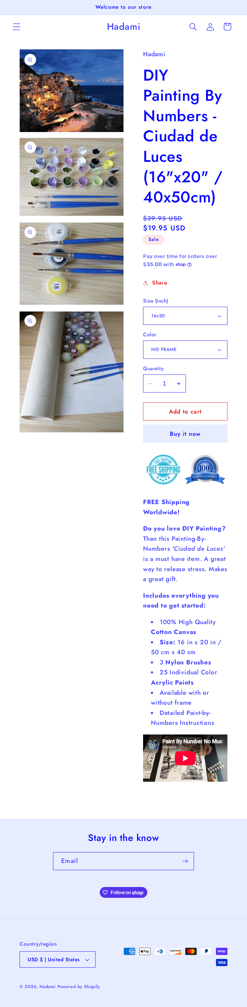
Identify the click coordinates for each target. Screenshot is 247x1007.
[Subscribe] (185, 861)
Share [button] (159, 283)
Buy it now (185, 434)
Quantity (153, 368)
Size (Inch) (155, 300)
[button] (16, 26)
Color (150, 334)
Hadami (47, 987)
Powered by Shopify (79, 987)
